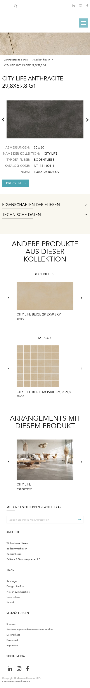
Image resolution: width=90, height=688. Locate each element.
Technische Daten (21, 215)
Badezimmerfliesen (17, 548)
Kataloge (12, 581)
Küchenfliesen (14, 553)
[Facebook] (87, 6)
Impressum (12, 645)
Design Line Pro (15, 586)
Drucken (13, 183)
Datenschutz (13, 634)
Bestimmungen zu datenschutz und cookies (30, 629)
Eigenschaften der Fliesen (31, 205)
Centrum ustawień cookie (16, 681)
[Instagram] (80, 6)
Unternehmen (14, 597)
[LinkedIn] (73, 5)
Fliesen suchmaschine (18, 591)
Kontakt (11, 602)
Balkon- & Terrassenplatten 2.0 (23, 559)
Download (12, 640)
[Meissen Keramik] (14, 23)
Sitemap (11, 624)
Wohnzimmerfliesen (17, 543)
